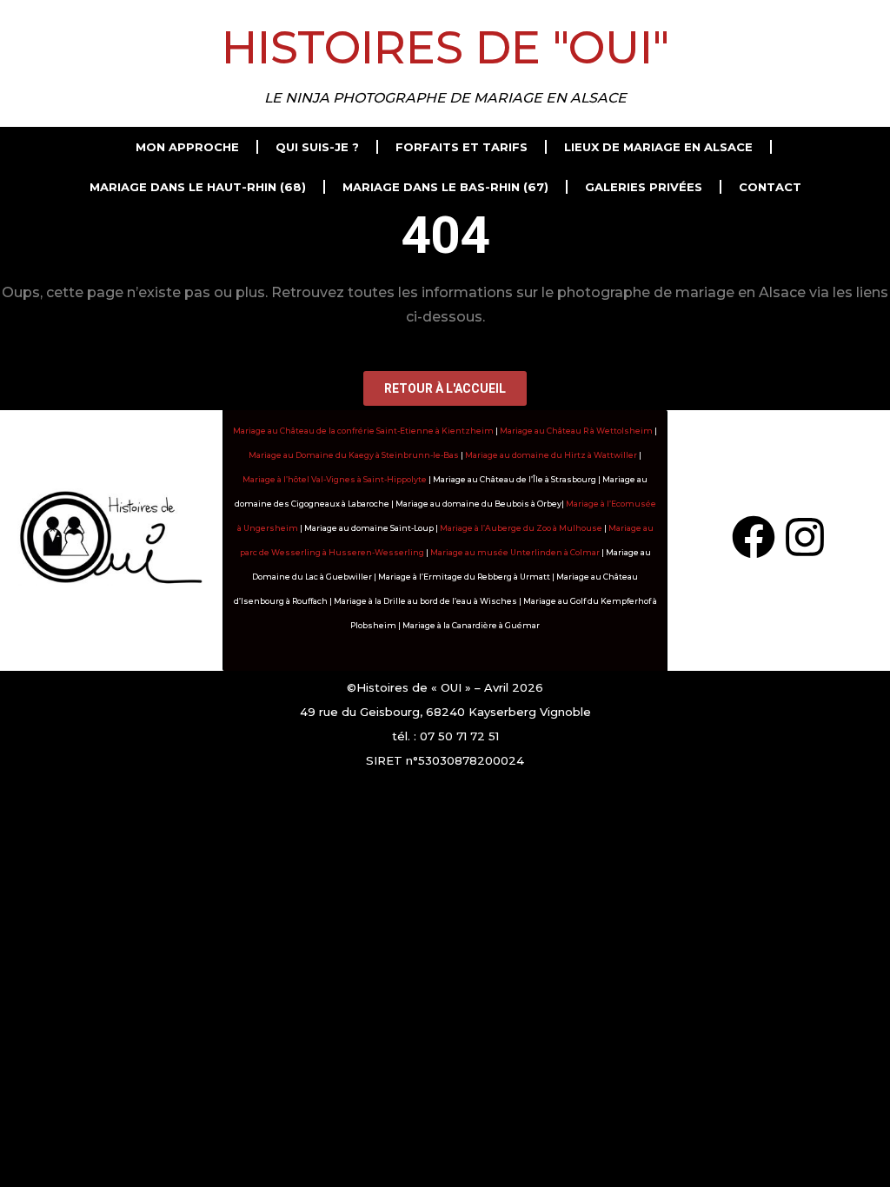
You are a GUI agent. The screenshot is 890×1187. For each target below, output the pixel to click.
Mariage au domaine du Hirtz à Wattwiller (551, 455)
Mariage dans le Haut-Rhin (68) (198, 187)
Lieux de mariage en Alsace (658, 147)
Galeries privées (643, 187)
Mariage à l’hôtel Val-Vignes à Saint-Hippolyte (334, 479)
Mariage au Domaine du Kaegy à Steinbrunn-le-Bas (354, 455)
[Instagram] (805, 537)
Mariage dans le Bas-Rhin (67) (445, 187)
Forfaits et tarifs (461, 147)
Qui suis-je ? (317, 147)
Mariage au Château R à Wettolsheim (576, 430)
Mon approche (187, 147)
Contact (770, 187)
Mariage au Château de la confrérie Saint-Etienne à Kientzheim (363, 430)
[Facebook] (753, 537)
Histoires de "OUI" (445, 47)
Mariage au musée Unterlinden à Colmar (515, 552)
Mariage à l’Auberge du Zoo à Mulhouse (521, 528)
